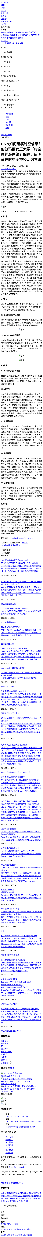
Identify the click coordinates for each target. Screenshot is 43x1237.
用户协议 (9, 1150)
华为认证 (28, 35)
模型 (14, 829)
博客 (3, 5)
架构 (17, 955)
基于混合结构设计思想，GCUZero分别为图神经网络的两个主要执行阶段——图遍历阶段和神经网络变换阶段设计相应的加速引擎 (21, 920)
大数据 (3, 979)
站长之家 (20, 1196)
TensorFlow (9, 1004)
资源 (6, 43)
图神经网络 (5, 644)
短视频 (20, 32)
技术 (14, 604)
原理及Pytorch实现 (15, 560)
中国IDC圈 (35, 1198)
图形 (3, 713)
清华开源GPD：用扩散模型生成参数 (19, 801)
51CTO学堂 (10, 1127)
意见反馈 (9, 1145)
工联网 (11, 1198)
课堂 (14, 43)
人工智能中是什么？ (16, 609)
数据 (12, 687)
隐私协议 (9, 1153)
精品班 (3, 11)
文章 (3, 43)
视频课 (3, 32)
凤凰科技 (26, 1193)
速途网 (27, 1196)
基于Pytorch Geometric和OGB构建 (19, 936)
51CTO (8, 1116)
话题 (7, 120)
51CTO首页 (5, 2)
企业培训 (4, 19)
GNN (3, 545)
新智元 (25, 543)
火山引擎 (24, 1201)
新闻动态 (9, 1140)
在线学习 (4, 41)
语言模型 (12, 1031)
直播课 (25, 32)
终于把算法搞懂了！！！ (15, 777)
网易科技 (19, 1193)
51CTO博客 (10, 1122)
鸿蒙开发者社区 (7, 22)
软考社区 (4, 13)
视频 (7, 117)
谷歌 (3, 890)
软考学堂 (32, 32)
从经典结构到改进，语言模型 (20, 1009)
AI (9, 687)
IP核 (2, 931)
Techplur (24, 1116)
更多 (12, 1068)
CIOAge (14, 1116)
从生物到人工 (14, 745)
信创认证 (21, 35)
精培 (16, 1127)
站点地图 (9, 1142)
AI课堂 (4, 24)
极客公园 (17, 1198)
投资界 (12, 1201)
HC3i (19, 1116)
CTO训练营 (30, 1127)
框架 (10, 604)
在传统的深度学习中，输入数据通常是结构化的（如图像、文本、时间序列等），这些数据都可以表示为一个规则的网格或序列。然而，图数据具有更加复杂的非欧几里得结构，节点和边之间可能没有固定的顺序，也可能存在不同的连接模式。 (21, 785)
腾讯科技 (12, 1193)
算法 (17, 909)
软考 (16, 35)
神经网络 (8, 545)
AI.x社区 (38, 1122)
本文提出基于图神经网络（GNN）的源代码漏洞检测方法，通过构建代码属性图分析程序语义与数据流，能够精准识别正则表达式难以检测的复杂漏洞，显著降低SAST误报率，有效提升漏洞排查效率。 (21, 729)
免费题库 (19, 38)
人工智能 (4, 622)
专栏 (17, 43)
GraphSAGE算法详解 (14, 649)
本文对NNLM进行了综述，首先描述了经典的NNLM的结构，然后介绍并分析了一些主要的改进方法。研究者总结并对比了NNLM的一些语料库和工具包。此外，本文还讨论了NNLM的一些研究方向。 (21, 1017)
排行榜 (14, 32)
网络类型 (12, 955)
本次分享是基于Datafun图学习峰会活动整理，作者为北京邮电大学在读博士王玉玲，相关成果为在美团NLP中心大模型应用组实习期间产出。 (21, 632)
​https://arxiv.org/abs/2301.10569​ (21, 538)
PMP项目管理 (10, 38)
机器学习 (8, 713)
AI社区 (8, 122)
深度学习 (16, 545)
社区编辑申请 (6, 135)
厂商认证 (36, 35)
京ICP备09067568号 (16, 1167)
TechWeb (8, 1196)
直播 (21, 43)
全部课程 (4, 35)
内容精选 (9, 114)
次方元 (18, 1201)
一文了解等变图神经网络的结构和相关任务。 (19, 678)
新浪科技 (4, 1193)
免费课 (3, 16)
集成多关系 (10, 627)
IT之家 (5, 1198)
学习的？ (10, 892)
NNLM (18, 1031)
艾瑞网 (14, 1196)
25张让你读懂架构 (13, 960)
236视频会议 (26, 1198)
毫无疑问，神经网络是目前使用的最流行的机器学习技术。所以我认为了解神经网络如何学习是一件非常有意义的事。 (21, 897)
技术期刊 (9, 125)
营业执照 (5, 1183)
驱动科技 (34, 1193)
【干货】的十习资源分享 (17, 851)
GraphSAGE (5, 668)
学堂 (3, 8)
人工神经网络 (24, 772)
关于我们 (9, 1137)
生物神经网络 (13, 772)
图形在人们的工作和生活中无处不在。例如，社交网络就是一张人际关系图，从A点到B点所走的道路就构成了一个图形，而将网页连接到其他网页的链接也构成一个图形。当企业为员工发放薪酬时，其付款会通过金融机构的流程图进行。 (21, 699)
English (8, 1147)
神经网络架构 (11, 979)
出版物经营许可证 (16, 1183)
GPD (3, 829)
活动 (7, 128)
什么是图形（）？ (14, 691)
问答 (10, 43)
